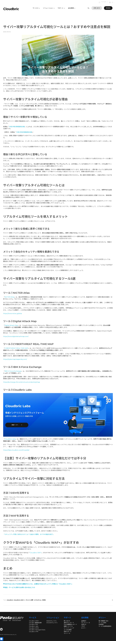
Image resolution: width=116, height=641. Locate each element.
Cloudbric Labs (10, 439)
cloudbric (10, 600)
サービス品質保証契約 (105, 626)
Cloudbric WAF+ (36, 553)
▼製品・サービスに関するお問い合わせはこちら (19, 587)
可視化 (44, 600)
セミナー (83, 628)
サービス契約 (102, 623)
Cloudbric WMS (34, 628)
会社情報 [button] (71, 8)
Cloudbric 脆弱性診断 (35, 623)
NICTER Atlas (9, 297)
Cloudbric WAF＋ (19, 600)
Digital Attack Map (11, 325)
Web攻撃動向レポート (70, 624)
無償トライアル (68, 626)
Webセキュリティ (51, 621)
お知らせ (83, 624)
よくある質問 (67, 630)
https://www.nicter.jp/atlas (12, 313)
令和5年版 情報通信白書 (17, 127)
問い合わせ (67, 621)
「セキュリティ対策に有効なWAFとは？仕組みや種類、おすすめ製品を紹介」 (28, 534)
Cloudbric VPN (33, 631)
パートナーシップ (69, 628)
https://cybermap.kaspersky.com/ (15, 359)
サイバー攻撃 (29, 600)
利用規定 (101, 624)
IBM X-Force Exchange (13, 371)
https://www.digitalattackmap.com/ (15, 336)
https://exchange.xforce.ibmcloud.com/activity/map (21, 382)
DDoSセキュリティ (52, 623)
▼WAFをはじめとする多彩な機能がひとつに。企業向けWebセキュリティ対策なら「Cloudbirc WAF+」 (38, 584)
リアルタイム (37, 600)
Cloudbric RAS (33, 624)
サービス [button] (35, 8)
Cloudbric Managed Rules (37, 630)
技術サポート (67, 631)
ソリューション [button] (48, 8)
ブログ (83, 626)
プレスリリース (85, 623)
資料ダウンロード (69, 623)
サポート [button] (60, 8)
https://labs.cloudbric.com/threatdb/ (16, 450)
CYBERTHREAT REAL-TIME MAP (16, 348)
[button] (113, 2)
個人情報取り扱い (104, 621)
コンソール (67, 633)
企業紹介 (83, 621)
